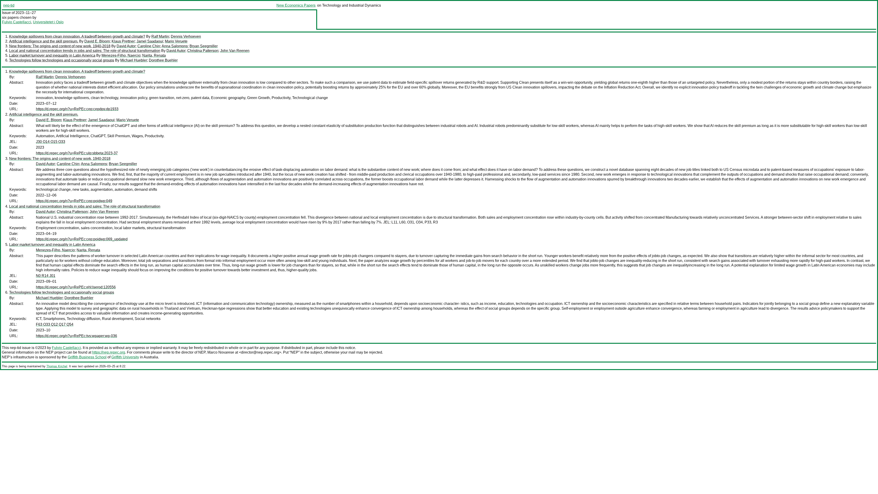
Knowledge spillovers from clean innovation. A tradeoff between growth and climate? (77, 36)
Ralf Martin (160, 36)
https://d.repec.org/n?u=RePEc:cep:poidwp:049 (74, 201)
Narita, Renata (154, 55)
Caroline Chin (148, 46)
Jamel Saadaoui (150, 41)
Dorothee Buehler (163, 60)
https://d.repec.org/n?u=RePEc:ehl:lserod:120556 (76, 287)
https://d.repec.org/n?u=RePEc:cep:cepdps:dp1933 (77, 109)
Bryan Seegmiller (204, 46)
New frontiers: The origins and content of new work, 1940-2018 (59, 46)
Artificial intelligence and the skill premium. (43, 41)
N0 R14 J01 (45, 276)
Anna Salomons (175, 46)
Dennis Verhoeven (186, 36)
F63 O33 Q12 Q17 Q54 (54, 324)
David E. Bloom (97, 41)
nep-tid (8, 5)
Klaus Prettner (123, 41)
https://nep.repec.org (108, 352)
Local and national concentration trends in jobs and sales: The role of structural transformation (84, 51)
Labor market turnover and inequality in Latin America (52, 55)
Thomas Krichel (56, 366)
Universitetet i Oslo (48, 22)
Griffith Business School (87, 357)
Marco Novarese (220, 352)
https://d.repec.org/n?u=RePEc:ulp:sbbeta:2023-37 (77, 153)
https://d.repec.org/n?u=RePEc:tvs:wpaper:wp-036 (76, 336)
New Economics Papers (296, 5)
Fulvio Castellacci (16, 22)
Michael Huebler (133, 60)
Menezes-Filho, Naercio (121, 55)
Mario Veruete (176, 41)
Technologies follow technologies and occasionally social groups (61, 60)
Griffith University (125, 357)
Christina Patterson (202, 51)
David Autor (126, 46)
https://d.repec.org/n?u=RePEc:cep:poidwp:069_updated (82, 239)
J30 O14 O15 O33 (50, 142)
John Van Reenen (234, 51)
